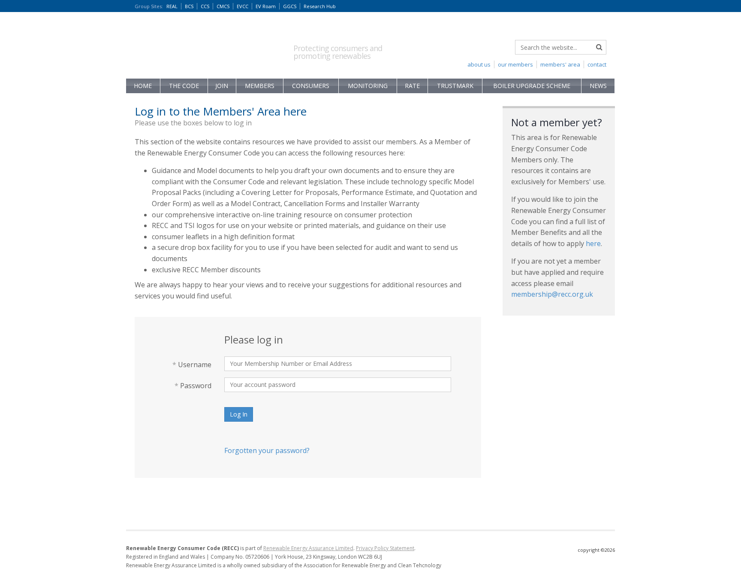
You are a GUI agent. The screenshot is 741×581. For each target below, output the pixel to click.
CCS (205, 6)
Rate (412, 86)
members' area (560, 64)
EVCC (242, 6)
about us (479, 64)
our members (515, 64)
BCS (189, 6)
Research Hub (320, 6)
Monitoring (368, 86)
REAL (172, 6)
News (598, 86)
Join (221, 86)
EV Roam (266, 6)
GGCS (289, 6)
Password (193, 385)
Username (191, 364)
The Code (184, 86)
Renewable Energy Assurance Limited (308, 548)
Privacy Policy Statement (385, 548)
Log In (238, 414)
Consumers (310, 86)
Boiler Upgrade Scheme (531, 86)
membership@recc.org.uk (552, 294)
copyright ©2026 (596, 550)
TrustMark (455, 86)
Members (259, 86)
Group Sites (149, 6)
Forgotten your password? (267, 450)
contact (596, 64)
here (593, 243)
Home (143, 86)
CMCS (223, 6)
